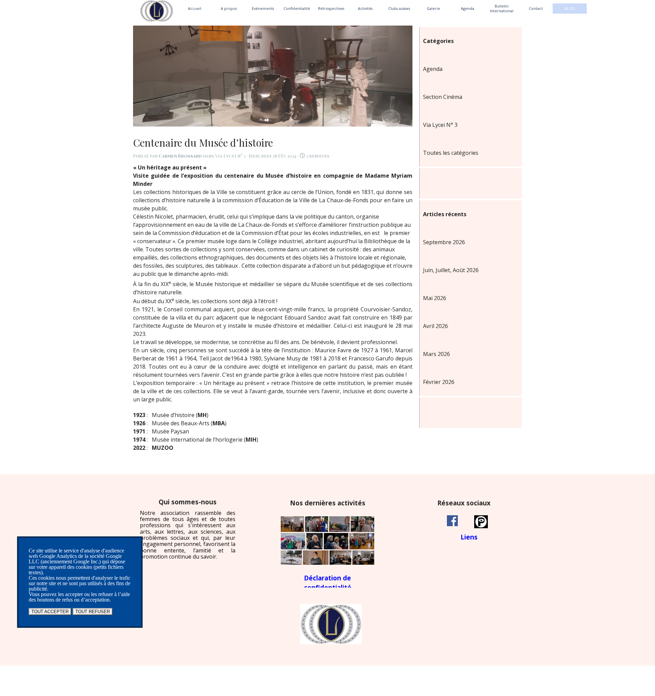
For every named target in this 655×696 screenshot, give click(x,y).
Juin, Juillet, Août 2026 (451, 270)
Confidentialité (296, 8)
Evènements (263, 8)
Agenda (467, 8)
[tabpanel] (187, 529)
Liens (469, 537)
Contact (536, 8)
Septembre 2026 (444, 242)
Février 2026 (438, 382)
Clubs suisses (399, 8)
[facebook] (452, 520)
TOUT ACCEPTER (50, 611)
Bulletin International (501, 8)
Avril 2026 (435, 326)
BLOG (570, 8)
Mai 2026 (434, 298)
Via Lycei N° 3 (440, 125)
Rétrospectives (331, 8)
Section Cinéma (442, 97)
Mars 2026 (436, 354)
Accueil (194, 8)
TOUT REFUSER (92, 611)
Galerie (433, 8)
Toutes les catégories (450, 153)
